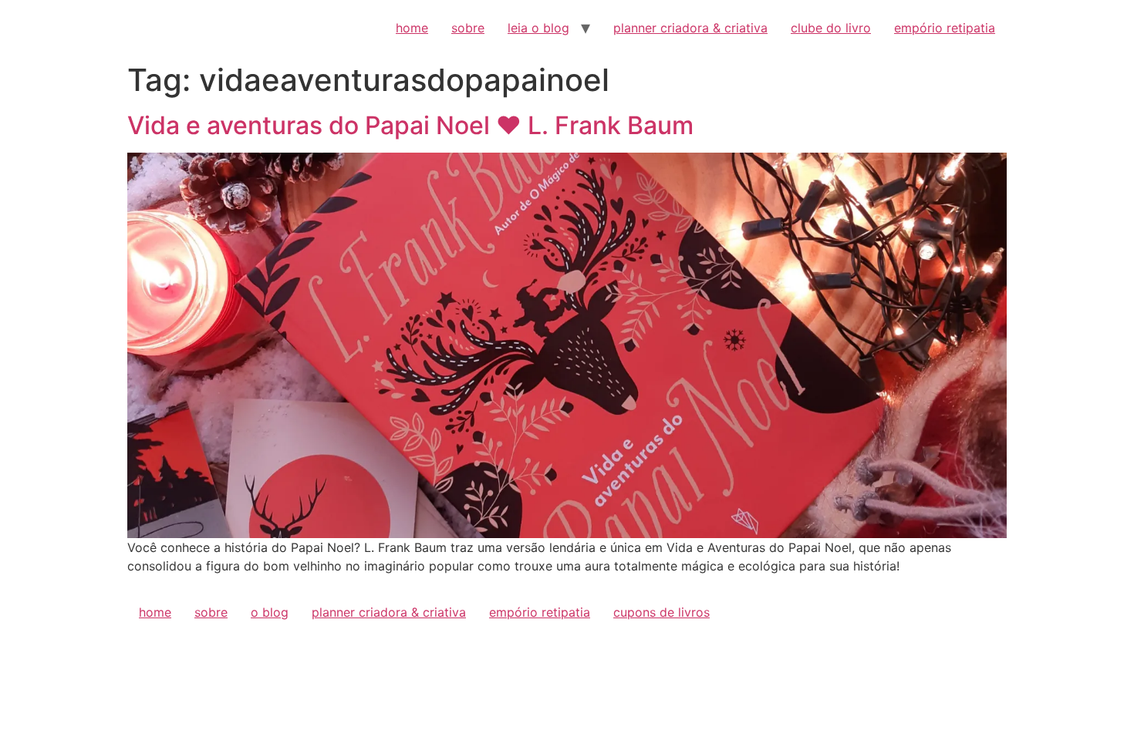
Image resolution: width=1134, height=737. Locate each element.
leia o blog (538, 27)
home (412, 27)
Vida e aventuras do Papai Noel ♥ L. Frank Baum (410, 125)
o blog (270, 612)
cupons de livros (661, 612)
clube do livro (831, 27)
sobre (467, 27)
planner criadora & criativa (690, 27)
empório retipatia (944, 27)
